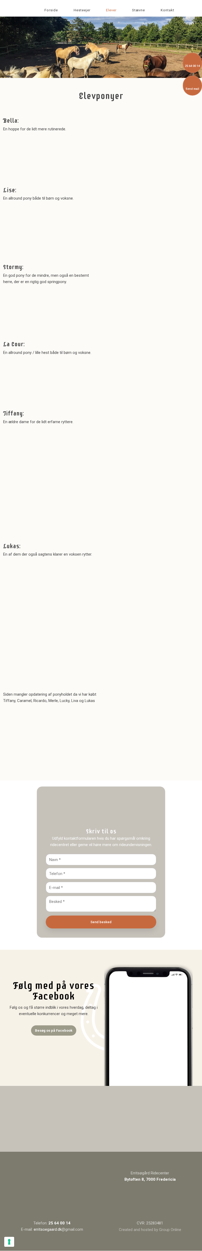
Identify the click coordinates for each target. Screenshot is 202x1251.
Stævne (138, 10)
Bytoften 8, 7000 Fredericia (150, 1179)
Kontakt (167, 10)
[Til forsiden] (52, 1195)
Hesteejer (82, 10)
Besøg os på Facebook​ (53, 1030)
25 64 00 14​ (59, 1223)
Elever (111, 10)
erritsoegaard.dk (48, 1229)
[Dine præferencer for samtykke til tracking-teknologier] (9, 1242)
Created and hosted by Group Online (150, 1229)
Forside (51, 10)
